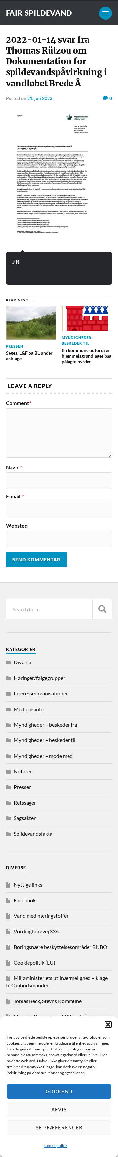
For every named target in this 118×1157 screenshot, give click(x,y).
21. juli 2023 (39, 98)
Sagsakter (25, 818)
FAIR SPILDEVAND (39, 13)
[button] (108, 1024)
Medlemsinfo (29, 709)
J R (15, 261)
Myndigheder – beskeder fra (45, 724)
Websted (17, 525)
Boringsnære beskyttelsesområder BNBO (60, 947)
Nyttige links (28, 884)
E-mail (15, 496)
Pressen (23, 787)
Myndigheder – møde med (43, 756)
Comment (18, 403)
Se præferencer (59, 1127)
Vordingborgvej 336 (36, 931)
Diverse (22, 662)
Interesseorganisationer (41, 693)
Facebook (25, 900)
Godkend (59, 1091)
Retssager (25, 802)
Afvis (59, 1109)
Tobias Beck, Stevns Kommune (48, 1001)
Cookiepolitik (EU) (34, 962)
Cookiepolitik (55, 1145)
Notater (23, 771)
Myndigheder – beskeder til (44, 740)
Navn (14, 467)
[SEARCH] (102, 609)
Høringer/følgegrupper (39, 678)
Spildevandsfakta (33, 834)
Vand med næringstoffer (41, 915)
